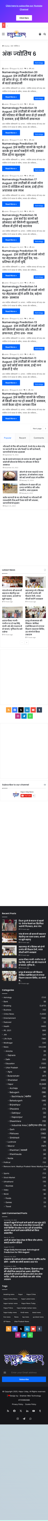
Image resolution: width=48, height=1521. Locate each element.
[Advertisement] (24, 537)
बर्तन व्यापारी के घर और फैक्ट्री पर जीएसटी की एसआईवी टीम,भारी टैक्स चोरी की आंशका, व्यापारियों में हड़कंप (22, 500)
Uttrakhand (8, 1182)
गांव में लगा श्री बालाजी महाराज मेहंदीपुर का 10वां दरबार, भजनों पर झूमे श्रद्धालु (12, 594)
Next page (37, 428)
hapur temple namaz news (26, 1308)
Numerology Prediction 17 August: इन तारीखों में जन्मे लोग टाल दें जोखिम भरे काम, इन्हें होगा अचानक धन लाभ (22, 185)
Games (9, 1202)
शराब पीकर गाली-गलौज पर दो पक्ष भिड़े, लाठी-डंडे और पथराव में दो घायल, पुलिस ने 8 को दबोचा (12, 626)
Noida (10, 1158)
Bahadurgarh (16, 1100)
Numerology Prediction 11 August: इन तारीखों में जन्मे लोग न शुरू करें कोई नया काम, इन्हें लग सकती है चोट (24, 363)
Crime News (9, 1014)
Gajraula (11, 1055)
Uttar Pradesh (12, 1067)
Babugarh (14, 1092)
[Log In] (40, 35)
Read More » (11, 97)
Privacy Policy (17, 1404)
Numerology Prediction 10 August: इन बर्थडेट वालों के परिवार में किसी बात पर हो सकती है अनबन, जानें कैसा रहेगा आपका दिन (24, 399)
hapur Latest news (28, 1299)
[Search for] (44, 35)
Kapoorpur (17, 1117)
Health (6, 1026)
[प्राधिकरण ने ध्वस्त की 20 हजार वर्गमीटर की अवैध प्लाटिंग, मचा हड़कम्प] (10, 488)
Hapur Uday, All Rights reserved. (32, 1391)
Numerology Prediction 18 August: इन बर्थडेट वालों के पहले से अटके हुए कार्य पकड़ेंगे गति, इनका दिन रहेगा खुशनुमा (23, 149)
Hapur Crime (31, 1294)
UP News (6, 1321)
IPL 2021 (7, 1030)
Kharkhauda (15, 1154)
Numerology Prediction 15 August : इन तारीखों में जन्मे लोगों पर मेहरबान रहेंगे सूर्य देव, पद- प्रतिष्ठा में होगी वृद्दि (23, 256)
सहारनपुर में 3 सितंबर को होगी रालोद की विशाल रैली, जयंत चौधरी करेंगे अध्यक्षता (34, 594)
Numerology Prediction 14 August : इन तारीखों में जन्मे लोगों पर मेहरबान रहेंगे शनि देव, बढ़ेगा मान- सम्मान (23, 292)
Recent (22, 438)
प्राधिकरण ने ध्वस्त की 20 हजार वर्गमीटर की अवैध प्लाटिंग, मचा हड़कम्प (30, 487)
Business (7, 1010)
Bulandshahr (13, 1076)
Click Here (24, 18)
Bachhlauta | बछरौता (21, 1096)
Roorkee (9, 1186)
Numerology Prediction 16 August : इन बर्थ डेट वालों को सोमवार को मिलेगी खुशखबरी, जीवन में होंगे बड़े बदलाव (20, 220)
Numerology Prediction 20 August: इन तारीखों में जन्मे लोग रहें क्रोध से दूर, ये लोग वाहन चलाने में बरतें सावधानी (23, 77)
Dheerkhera (15, 1121)
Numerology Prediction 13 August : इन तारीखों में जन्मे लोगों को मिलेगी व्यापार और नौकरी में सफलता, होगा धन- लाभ (23, 327)
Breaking (7, 1006)
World (6, 1194)
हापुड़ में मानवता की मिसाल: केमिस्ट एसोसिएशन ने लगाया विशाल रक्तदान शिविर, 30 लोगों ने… (32, 976)
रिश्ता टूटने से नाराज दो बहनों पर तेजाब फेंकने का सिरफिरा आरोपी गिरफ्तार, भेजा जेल (31, 923)
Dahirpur (16, 1113)
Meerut (11, 1146)
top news (25, 1317)
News (6, 1047)
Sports (6, 1173)
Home (6, 46)
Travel (8, 1206)
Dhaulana (14, 1109)
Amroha (9, 1051)
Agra (10, 1071)
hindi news (25, 1312)
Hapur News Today (28, 1303)
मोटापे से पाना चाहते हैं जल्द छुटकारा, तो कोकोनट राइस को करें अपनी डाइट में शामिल (31, 475)
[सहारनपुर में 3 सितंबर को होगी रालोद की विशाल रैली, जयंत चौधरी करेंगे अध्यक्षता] (35, 582)
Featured (7, 1022)
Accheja (14, 1088)
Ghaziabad (12, 1080)
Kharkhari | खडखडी (18, 1150)
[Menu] (3, 35)
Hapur (10, 1084)
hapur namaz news (10, 1303)
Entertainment (10, 1018)
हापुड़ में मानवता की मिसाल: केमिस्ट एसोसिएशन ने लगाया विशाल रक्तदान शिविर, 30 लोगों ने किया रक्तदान (35, 627)
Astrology (8, 997)
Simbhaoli (14, 1137)
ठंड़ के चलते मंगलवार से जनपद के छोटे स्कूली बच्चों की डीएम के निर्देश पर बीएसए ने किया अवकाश (22, 462)
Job (5, 1034)
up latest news (38, 1317)
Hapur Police (8, 1308)
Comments (39, 438)
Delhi (8, 1059)
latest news (36, 1312)
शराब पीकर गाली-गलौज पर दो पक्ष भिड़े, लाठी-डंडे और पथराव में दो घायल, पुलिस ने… (32, 962)
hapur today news (10, 1312)
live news (7, 1317)
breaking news (8, 1294)
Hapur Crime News (10, 1299)
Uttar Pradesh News (21, 1321)
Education (10, 1063)
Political (7, 1162)
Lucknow (12, 1142)
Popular (7, 438)
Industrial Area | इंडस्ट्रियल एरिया (27, 1125)
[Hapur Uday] (16, 34)
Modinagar (8, 1043)
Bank (6, 1001)
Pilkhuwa (14, 1133)
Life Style (8, 1039)
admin (6, 69)
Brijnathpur (15, 1104)
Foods (8, 1198)
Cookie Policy (30, 1404)
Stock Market (9, 1177)
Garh (12, 1129)
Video (6, 1190)
